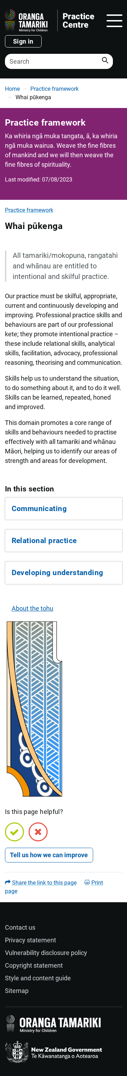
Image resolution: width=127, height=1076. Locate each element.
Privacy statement (30, 940)
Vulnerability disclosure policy (46, 952)
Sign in (23, 41)
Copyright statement (34, 965)
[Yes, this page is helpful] (14, 831)
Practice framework (54, 88)
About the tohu (32, 608)
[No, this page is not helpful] (38, 831)
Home (12, 88)
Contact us (20, 927)
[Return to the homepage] (49, 20)
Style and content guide (38, 978)
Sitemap (17, 990)
